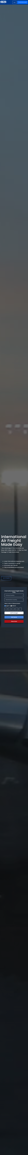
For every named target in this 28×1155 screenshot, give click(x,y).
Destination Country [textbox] (11, 599)
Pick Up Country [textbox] (10, 595)
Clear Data (14, 621)
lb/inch (14, 606)
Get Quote (14, 617)
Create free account (22, 2)
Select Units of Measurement (12, 603)
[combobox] (14, 595)
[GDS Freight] (3, 2)
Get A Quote (6, 578)
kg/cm (8, 606)
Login (14, 2)
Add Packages (14, 613)
